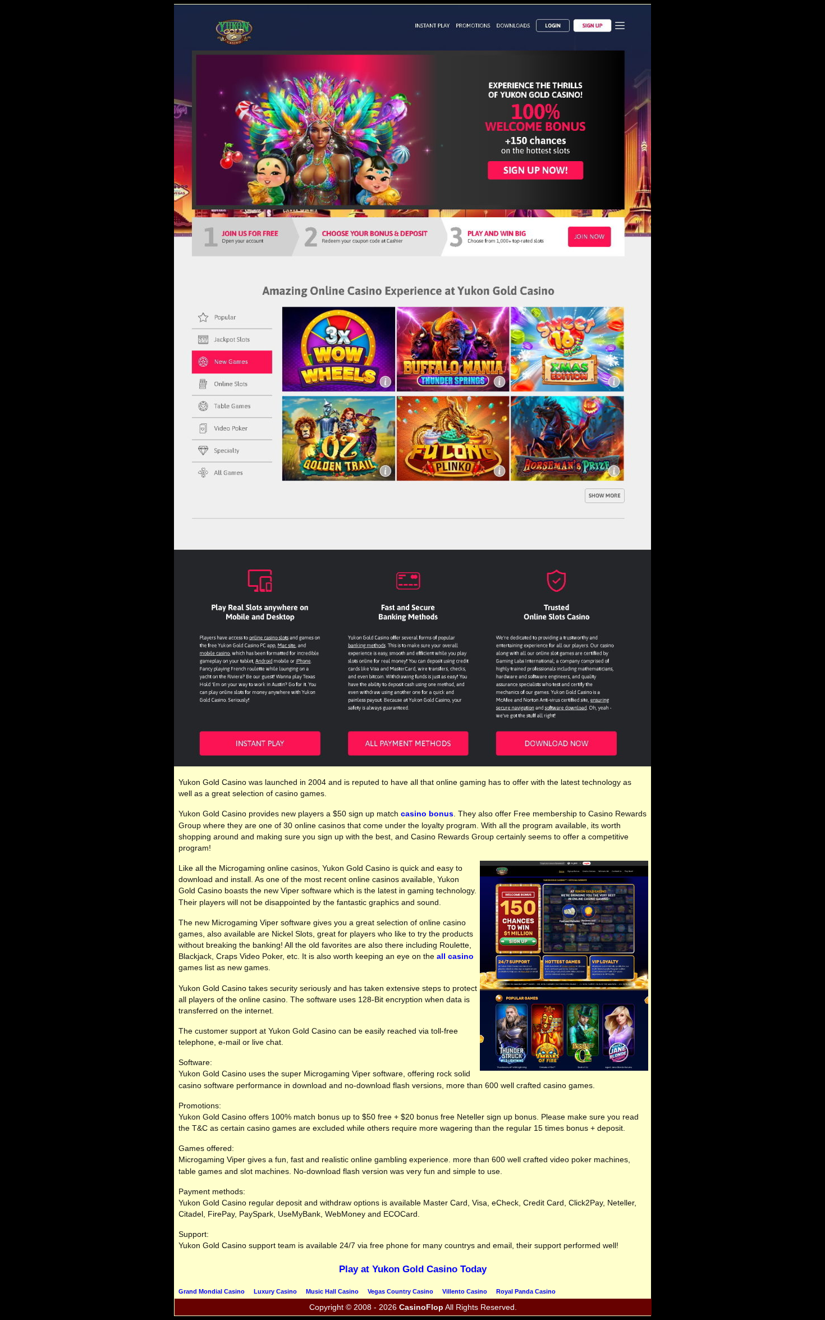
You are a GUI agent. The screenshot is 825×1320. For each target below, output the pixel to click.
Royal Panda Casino (526, 1291)
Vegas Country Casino (400, 1291)
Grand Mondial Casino (211, 1291)
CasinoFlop (421, 1307)
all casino (455, 956)
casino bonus (427, 813)
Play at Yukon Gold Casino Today (413, 1269)
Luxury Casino (275, 1291)
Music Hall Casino (332, 1291)
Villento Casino (464, 1291)
